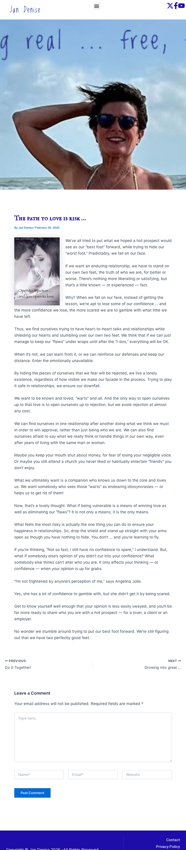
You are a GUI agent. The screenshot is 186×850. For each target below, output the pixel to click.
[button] (96, 6)
